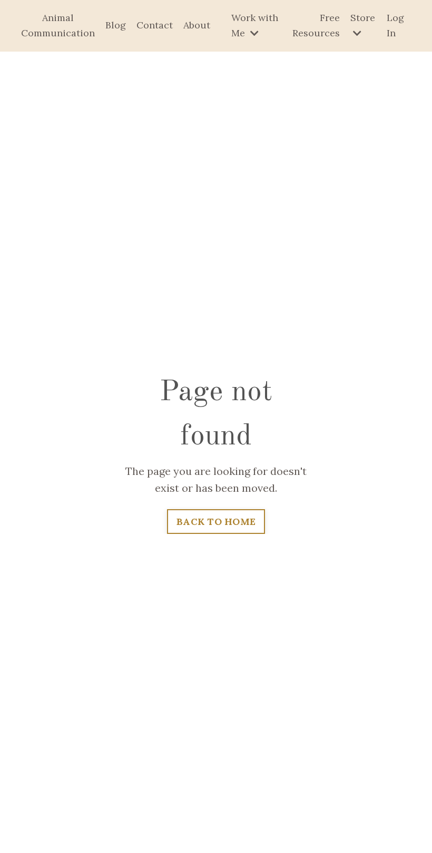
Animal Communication (58, 25)
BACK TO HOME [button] (216, 521)
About (196, 25)
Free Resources (316, 25)
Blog (115, 25)
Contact (154, 25)
